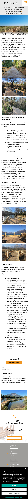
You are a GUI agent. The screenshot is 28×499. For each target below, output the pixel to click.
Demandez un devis (14, 362)
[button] (26, 469)
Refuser (14, 489)
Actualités (12, 455)
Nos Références (14, 453)
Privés (9, 7)
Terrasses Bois (8, 9)
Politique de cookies (10, 497)
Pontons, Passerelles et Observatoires (14, 13)
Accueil (5, 7)
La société (12, 451)
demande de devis (6, 369)
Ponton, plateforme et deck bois (13, 11)
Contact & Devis (14, 438)
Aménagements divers (17, 9)
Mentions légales (18, 497)
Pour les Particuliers (14, 464)
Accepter (14, 485)
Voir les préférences (14, 493)
